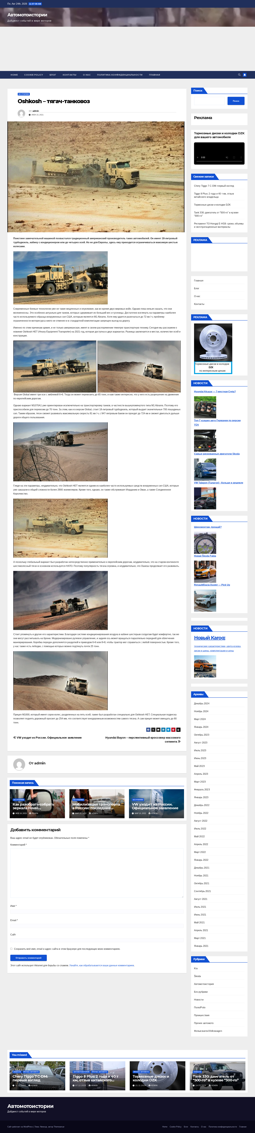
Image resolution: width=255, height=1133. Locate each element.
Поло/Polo (200, 1007)
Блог (53, 74)
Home (14, 74)
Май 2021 (199, 922)
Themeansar (59, 1127)
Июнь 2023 (200, 758)
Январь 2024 (201, 727)
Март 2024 (200, 719)
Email (14, 920)
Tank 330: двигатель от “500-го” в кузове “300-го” (216, 1078)
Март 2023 (200, 781)
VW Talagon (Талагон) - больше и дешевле (218, 483)
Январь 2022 (201, 860)
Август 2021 (200, 899)
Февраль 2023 (202, 789)
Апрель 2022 (201, 844)
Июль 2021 (200, 907)
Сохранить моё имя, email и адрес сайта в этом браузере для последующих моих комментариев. (67, 949)
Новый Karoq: (209, 638)
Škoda (197, 976)
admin (35, 111)
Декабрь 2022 (201, 805)
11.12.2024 (20, 1085)
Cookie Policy (33, 74)
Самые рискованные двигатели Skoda (217, 454)
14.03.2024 (201, 1085)
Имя (13, 906)
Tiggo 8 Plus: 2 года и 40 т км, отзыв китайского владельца (95, 1080)
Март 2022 (200, 852)
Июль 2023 (200, 750)
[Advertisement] (127, 49)
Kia (196, 968)
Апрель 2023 (201, 774)
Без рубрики (24, 94)
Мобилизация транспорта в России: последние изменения (96, 808)
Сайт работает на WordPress (20, 1127)
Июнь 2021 (200, 914)
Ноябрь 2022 (201, 813)
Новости (198, 999)
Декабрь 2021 (201, 867)
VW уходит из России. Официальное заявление (49, 737)
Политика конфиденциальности (120, 74)
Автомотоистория (204, 984)
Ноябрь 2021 (201, 875)
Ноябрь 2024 (201, 711)
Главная (154, 74)
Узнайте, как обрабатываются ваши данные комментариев (101, 965)
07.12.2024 (81, 1085)
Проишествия (202, 1015)
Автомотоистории (27, 15)
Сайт (13, 934)
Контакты (69, 74)
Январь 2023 (201, 797)
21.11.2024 (141, 1085)
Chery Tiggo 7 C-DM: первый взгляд (214, 186)
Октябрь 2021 (201, 883)
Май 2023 (199, 766)
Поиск (197, 90)
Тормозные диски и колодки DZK (212, 204)
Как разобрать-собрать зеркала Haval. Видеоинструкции (33, 808)
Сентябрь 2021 (202, 891)
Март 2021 (200, 938)
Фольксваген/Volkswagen (208, 1031)
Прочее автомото (204, 1023)
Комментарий (18, 844)
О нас (87, 74)
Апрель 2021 (201, 930)
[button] (239, 74)
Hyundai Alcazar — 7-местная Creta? (215, 391)
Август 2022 (200, 821)
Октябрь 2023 (201, 735)
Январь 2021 (201, 946)
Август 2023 (200, 742)
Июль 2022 (200, 828)
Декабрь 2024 (201, 703)
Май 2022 (199, 836)
